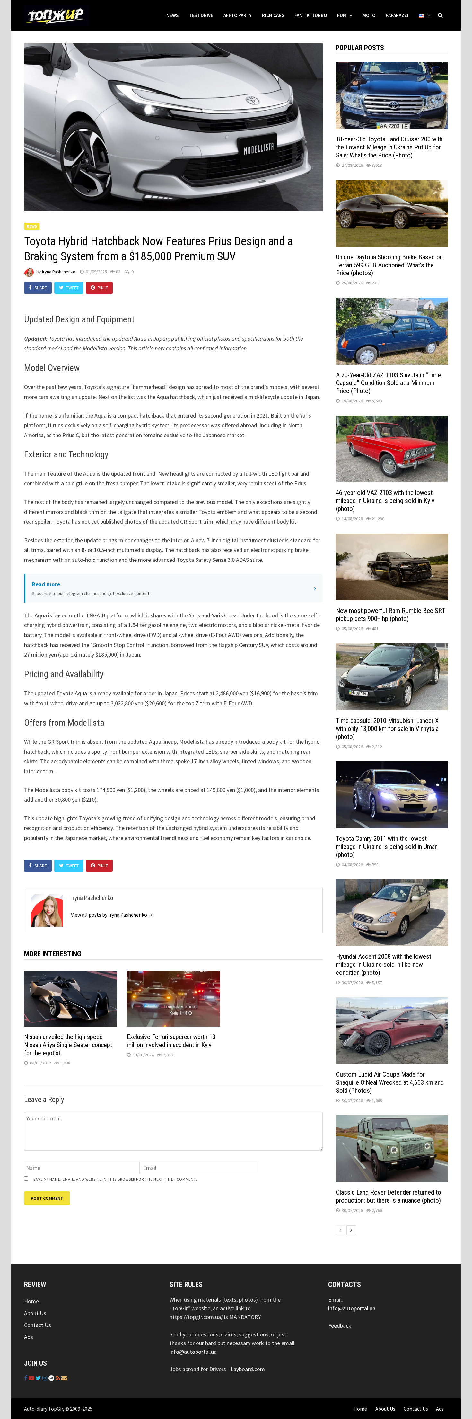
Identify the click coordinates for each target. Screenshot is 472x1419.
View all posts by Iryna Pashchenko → (112, 915)
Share (40, 288)
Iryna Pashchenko (58, 271)
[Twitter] (39, 1378)
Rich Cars (273, 15)
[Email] (64, 1378)
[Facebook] (26, 1378)
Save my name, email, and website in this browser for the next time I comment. (115, 1179)
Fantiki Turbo (310, 15)
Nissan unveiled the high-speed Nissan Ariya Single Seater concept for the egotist (68, 1045)
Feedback (339, 1325)
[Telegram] (52, 1378)
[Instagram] (45, 1378)
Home (31, 1301)
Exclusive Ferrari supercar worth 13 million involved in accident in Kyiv (171, 1041)
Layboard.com (248, 1369)
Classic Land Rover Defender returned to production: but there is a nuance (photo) (388, 1196)
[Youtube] (32, 1378)
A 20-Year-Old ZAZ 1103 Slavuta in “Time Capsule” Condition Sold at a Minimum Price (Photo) (388, 383)
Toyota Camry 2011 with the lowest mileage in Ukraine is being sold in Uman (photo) (387, 846)
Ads (28, 1337)
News (172, 15)
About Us (35, 1313)
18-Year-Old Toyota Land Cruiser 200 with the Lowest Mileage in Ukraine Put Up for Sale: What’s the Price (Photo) (389, 147)
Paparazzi (397, 15)
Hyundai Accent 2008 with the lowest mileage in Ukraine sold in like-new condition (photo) (383, 964)
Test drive (201, 15)
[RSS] (58, 1378)
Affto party (237, 15)
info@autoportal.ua (193, 1351)
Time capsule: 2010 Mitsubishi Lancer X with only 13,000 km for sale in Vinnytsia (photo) (387, 729)
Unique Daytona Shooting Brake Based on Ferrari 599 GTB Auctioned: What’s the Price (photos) (389, 265)
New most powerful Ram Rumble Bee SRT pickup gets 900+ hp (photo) (390, 615)
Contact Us (37, 1325)
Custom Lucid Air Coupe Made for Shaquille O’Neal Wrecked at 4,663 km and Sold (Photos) (390, 1082)
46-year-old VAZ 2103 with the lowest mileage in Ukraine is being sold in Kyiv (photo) (385, 501)
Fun (341, 15)
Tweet (72, 288)
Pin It (103, 288)
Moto (369, 15)
